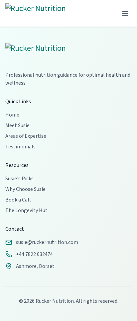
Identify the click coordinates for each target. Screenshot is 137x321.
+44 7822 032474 (34, 254)
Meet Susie (17, 125)
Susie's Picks (19, 178)
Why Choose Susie (25, 189)
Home (12, 115)
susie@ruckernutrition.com (47, 242)
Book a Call (18, 199)
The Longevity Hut (26, 210)
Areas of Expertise (25, 136)
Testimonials (20, 146)
